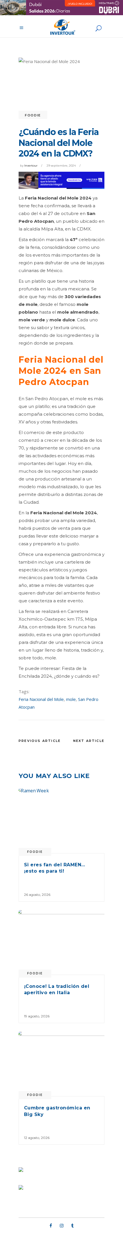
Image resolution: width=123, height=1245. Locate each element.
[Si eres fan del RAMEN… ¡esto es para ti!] (61, 821)
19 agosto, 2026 (36, 1016)
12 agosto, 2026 (36, 1137)
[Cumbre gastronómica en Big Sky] (61, 1064)
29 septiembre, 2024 (61, 165)
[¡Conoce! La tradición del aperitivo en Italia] (61, 942)
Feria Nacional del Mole (41, 699)
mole (71, 699)
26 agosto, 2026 (37, 894)
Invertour (30, 165)
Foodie (33, 115)
